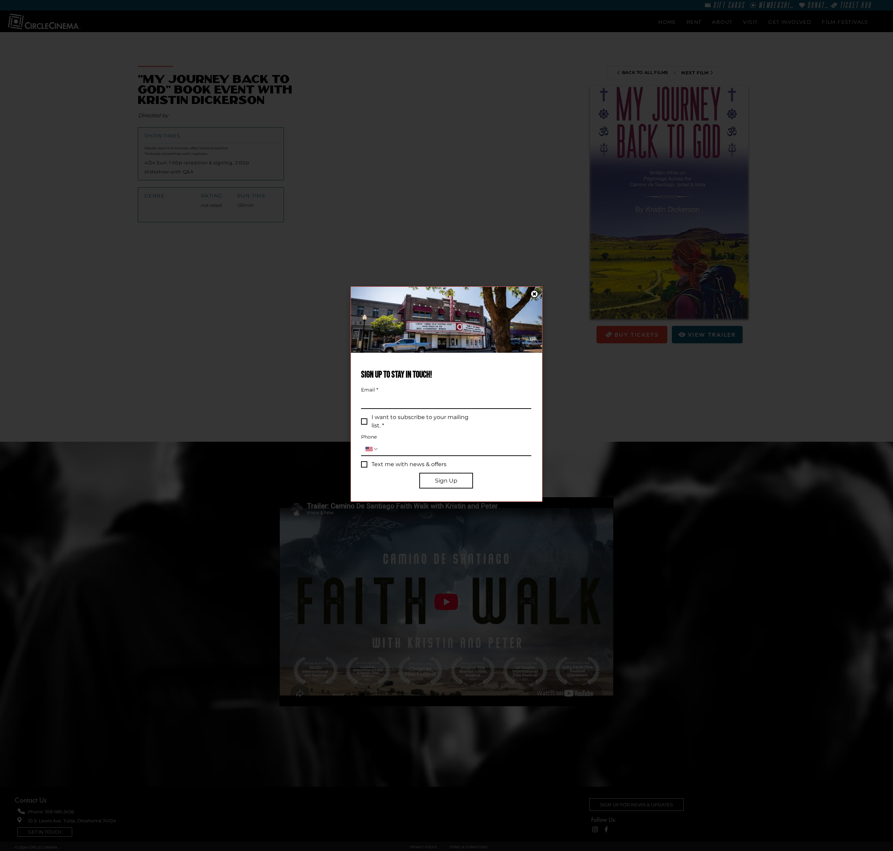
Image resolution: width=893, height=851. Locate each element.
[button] (534, 294)
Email (369, 390)
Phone (369, 437)
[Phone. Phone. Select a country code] (371, 449)
